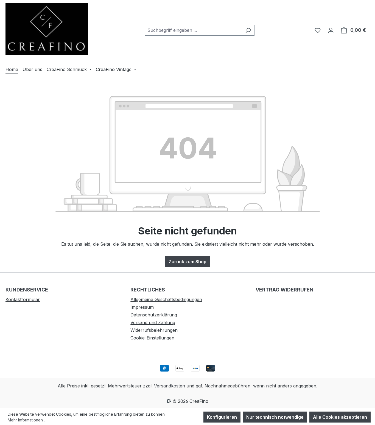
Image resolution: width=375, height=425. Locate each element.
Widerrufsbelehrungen (154, 330)
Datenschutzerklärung (153, 315)
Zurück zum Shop (187, 261)
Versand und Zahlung (152, 322)
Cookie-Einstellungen (152, 338)
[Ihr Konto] (330, 30)
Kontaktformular (22, 299)
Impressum (142, 307)
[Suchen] (248, 30)
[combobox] (193, 30)
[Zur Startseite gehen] (46, 29)
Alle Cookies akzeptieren (340, 417)
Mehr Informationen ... (27, 420)
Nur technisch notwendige (275, 417)
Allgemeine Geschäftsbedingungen (166, 299)
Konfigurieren (222, 417)
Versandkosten (169, 386)
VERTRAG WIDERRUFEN (285, 290)
